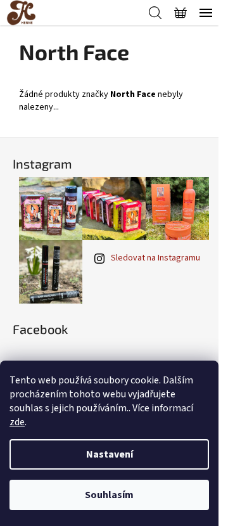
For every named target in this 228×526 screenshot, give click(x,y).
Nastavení (109, 454)
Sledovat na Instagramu (155, 258)
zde (17, 422)
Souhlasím (109, 495)
